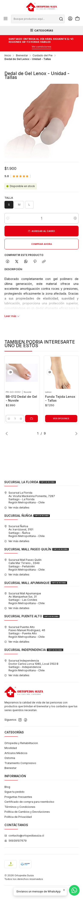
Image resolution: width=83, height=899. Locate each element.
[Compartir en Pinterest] (35, 261)
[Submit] (61, 19)
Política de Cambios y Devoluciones (27, 811)
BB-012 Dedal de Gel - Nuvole (21, 398)
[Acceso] (70, 19)
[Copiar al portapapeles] (44, 261)
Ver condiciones (41, 46)
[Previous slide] (7, 433)
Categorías (43, 30)
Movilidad (10, 748)
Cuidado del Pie (43, 55)
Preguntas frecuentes (18, 796)
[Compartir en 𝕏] (17, 261)
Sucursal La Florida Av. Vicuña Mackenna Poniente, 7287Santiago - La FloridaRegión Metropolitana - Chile (32, 497)
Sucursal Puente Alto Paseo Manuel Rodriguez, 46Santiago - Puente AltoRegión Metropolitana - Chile (27, 631)
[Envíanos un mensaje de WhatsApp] (74, 890)
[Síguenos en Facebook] (25, 720)
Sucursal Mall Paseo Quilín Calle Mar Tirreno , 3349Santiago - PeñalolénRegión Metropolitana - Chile (27, 564)
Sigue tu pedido (14, 791)
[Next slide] (75, 433)
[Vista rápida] (10, 372)
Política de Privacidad (18, 816)
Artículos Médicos (15, 753)
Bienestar (22, 55)
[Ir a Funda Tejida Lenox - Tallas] (61, 373)
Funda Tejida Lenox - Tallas (60, 398)
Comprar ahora (41, 244)
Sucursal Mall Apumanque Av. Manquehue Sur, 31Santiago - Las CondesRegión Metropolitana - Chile (27, 598)
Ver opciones (61, 418)
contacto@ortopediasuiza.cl (26, 835)
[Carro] (77, 19)
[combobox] (37, 19)
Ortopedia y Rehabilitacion (21, 743)
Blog (7, 786)
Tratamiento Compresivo (20, 763)
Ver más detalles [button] (18, 507)
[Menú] (5, 19)
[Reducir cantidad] (8, 218)
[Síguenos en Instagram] (20, 720)
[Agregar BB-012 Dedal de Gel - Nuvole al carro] (31, 418)
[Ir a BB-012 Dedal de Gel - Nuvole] (22, 373)
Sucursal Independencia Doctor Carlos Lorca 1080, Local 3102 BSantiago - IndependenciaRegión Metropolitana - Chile (33, 665)
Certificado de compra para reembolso (29, 801)
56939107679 (18, 840)
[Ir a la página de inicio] (41, 7)
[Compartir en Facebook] (7, 261)
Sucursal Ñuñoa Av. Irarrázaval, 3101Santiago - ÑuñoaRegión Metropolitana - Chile (27, 531)
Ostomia (9, 758)
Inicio (7, 55)
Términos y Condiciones (19, 806)
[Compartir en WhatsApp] (26, 261)
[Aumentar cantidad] (75, 218)
